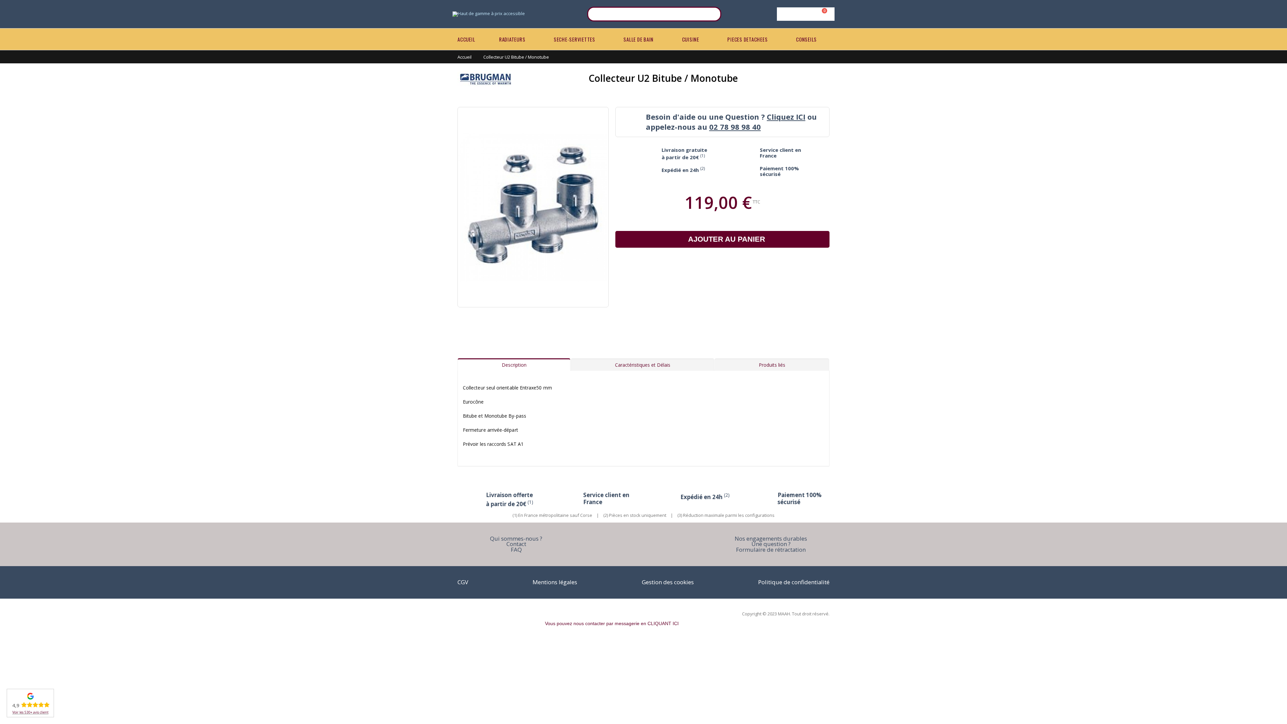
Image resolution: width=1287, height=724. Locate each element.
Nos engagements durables (771, 538)
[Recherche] (711, 14)
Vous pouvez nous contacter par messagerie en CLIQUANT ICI (612, 623)
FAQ (516, 549)
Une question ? (771, 544)
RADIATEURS (512, 39)
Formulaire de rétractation (771, 549)
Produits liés (772, 365)
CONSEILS (806, 39)
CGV (462, 582)
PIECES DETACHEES (747, 39)
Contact (516, 544)
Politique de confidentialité (794, 582)
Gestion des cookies (668, 582)
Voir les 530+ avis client (30, 712)
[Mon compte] (804, 14)
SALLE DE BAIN (638, 39)
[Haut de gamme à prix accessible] (488, 14)
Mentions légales (555, 582)
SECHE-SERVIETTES (574, 39)
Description (514, 365)
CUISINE (690, 39)
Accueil (464, 57)
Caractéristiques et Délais (642, 365)
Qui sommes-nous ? (516, 538)
